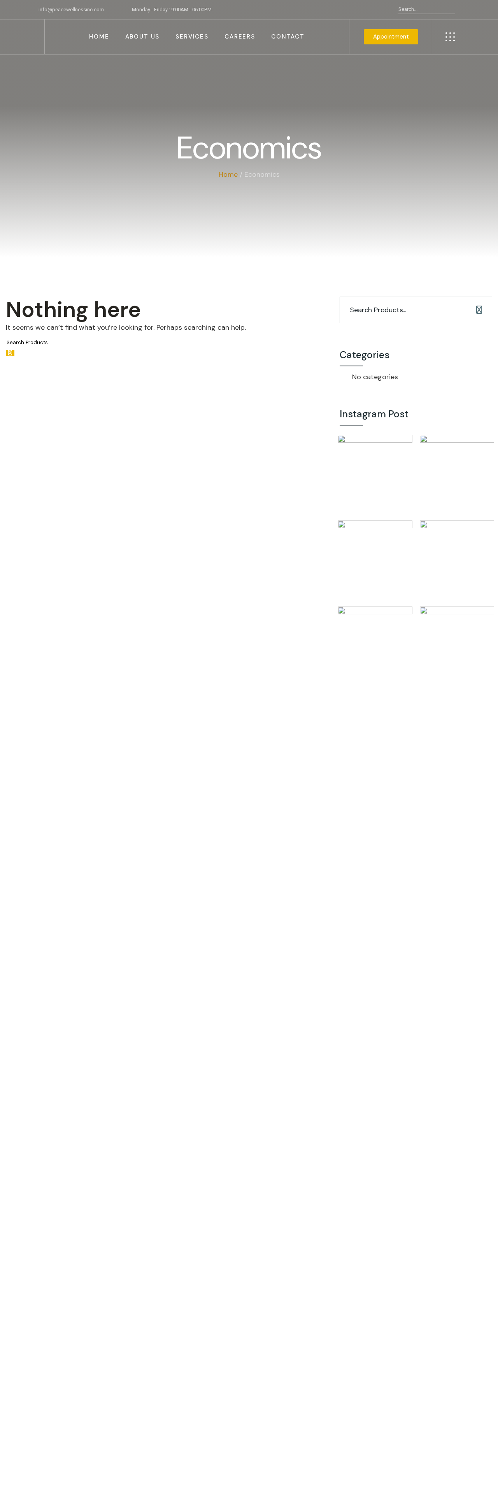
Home (228, 174)
